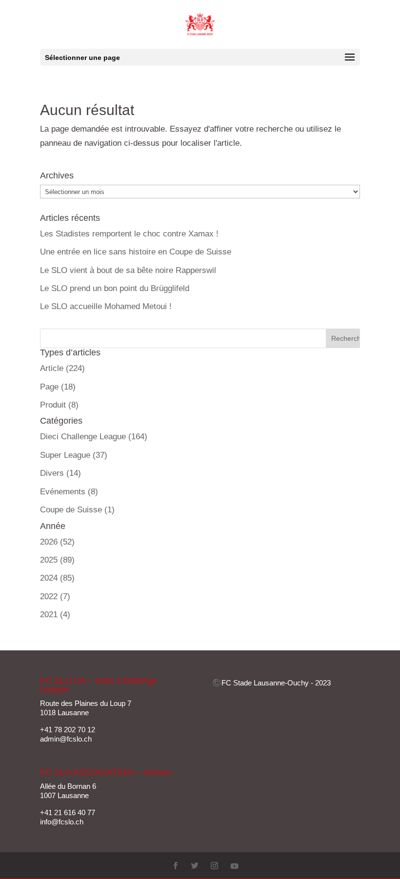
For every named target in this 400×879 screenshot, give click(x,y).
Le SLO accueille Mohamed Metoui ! (106, 306)
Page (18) (58, 386)
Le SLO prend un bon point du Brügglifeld (114, 288)
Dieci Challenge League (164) (93, 436)
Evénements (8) (69, 491)
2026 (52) (57, 542)
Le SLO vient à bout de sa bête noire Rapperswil (128, 270)
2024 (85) (57, 578)
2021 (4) (55, 614)
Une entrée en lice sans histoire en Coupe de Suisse (135, 251)
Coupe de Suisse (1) (77, 509)
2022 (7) (55, 596)
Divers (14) (60, 473)
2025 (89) (57, 560)
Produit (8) (59, 405)
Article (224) (62, 368)
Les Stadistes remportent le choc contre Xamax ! (129, 233)
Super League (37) (73, 455)
